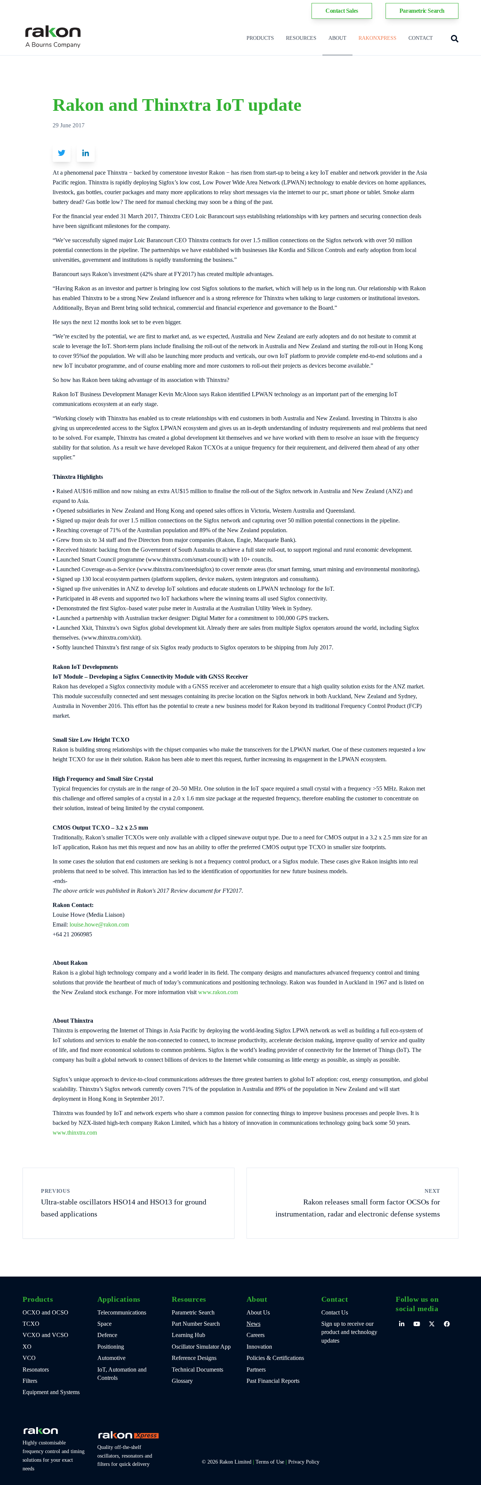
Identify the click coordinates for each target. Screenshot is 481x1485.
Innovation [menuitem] (259, 1346)
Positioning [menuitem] (110, 1346)
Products (260, 38)
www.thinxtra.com (75, 1132)
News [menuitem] (253, 1324)
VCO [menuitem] (29, 1358)
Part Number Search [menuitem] (196, 1324)
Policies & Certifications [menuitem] (275, 1358)
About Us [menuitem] (258, 1312)
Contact (420, 38)
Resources (301, 38)
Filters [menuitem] (30, 1381)
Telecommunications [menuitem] (121, 1312)
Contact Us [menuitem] (334, 1312)
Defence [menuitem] (107, 1335)
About (337, 38)
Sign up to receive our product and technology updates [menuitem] (349, 1332)
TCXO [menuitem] (31, 1324)
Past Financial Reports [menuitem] (273, 1381)
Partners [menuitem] (256, 1369)
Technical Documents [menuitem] (197, 1369)
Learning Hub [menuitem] (188, 1335)
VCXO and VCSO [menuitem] (45, 1335)
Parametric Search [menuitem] (193, 1312)
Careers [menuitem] (256, 1335)
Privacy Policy (303, 1462)
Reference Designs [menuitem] (194, 1358)
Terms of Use (270, 1462)
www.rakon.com (218, 992)
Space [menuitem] (104, 1324)
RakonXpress (377, 38)
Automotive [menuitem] (111, 1358)
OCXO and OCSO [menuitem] (45, 1312)
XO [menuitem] (27, 1346)
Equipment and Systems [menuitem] (51, 1392)
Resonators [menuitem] (36, 1369)
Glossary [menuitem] (182, 1381)
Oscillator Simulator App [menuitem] (201, 1346)
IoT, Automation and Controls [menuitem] (122, 1373)
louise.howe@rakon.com (99, 924)
